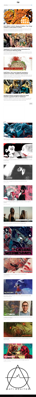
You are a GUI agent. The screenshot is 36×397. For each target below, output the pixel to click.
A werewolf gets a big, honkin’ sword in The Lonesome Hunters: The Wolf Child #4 (17, 339)
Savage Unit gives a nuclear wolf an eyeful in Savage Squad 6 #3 (16, 359)
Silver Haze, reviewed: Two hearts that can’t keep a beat (15, 223)
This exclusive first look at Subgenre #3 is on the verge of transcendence (15, 275)
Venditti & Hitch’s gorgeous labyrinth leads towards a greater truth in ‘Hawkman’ (16, 96)
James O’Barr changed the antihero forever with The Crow (15, 181)
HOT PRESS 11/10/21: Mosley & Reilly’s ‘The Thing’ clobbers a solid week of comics (18, 26)
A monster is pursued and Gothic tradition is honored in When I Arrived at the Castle (18, 160)
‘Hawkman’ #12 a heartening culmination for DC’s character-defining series (17, 49)
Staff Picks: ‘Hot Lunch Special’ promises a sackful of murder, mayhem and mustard (16, 73)
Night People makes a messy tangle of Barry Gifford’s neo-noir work (17, 139)
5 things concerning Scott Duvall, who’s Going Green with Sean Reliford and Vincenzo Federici (18, 317)
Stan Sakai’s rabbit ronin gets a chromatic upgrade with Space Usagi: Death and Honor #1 (17, 296)
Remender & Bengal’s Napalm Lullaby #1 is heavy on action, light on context (17, 202)
